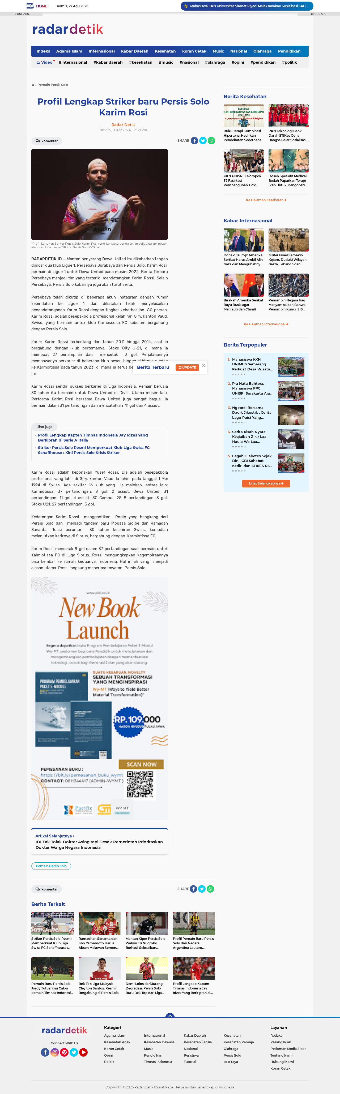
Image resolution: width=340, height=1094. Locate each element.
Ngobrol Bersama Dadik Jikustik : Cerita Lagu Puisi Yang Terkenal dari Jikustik (251, 412)
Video (46, 62)
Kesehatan (165, 51)
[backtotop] (170, 1018)
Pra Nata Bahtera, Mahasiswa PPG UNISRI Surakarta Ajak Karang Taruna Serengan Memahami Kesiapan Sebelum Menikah (252, 388)
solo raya (231, 1062)
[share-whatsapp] (211, 140)
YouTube (87, 1059)
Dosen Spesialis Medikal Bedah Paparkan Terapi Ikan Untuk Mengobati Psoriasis (288, 180)
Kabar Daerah (134, 51)
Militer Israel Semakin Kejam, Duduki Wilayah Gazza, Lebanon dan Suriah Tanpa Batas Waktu (288, 259)
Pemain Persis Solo (51, 866)
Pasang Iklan (280, 1042)
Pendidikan (289, 51)
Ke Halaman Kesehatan (265, 200)
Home (41, 6)
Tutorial (190, 1062)
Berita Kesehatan (245, 97)
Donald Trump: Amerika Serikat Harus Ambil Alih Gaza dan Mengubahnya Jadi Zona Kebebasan (243, 259)
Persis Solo (232, 1055)
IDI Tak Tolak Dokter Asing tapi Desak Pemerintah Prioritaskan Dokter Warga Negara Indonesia (99, 844)
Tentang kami (281, 1055)
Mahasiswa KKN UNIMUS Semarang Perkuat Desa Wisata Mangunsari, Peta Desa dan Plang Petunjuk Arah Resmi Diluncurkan (253, 364)
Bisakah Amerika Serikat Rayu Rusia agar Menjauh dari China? (243, 304)
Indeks (43, 51)
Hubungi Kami (282, 1062)
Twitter (76, 1059)
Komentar (49, 141)
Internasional (102, 51)
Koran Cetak (194, 51)
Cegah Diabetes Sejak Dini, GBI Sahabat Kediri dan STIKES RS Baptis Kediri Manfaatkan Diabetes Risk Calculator (251, 461)
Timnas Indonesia (158, 1062)
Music (218, 51)
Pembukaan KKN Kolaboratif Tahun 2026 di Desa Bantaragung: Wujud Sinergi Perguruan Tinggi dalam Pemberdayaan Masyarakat (249, 6)
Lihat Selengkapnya (265, 483)
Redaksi (276, 1035)
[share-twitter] (203, 140)
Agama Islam (69, 51)
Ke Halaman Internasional (265, 324)
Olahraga (262, 51)
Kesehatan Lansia (198, 1042)
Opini (239, 62)
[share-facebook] (194, 140)
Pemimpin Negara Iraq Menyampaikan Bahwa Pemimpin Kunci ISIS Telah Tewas (287, 305)
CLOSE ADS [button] (21, 13)
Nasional (238, 51)
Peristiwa (191, 1055)
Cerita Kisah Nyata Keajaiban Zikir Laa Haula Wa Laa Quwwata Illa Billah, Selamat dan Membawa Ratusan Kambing (250, 437)
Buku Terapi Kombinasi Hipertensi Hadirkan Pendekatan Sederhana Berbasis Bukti (242, 135)
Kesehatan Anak (117, 1042)
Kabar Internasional (248, 221)
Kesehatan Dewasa (159, 1042)
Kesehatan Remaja (239, 1042)
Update (188, 367)
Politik (291, 62)
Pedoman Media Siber (288, 1049)
